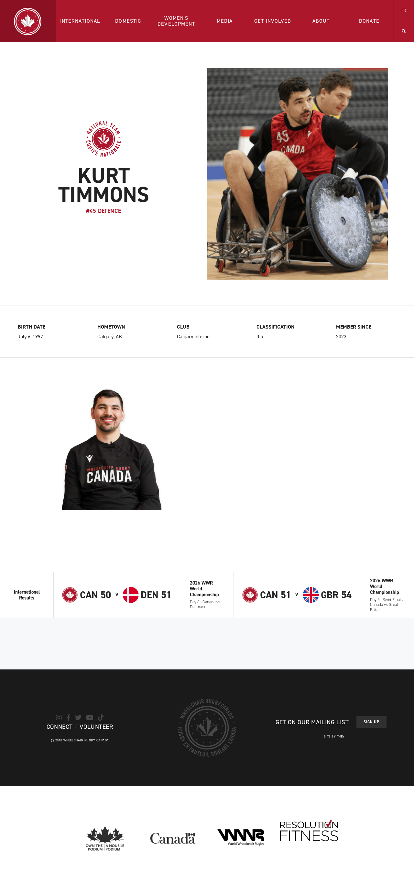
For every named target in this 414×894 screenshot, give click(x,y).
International (80, 20)
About (321, 20)
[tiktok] (101, 718)
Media (225, 20)
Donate (369, 20)
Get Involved (272, 20)
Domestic (128, 20)
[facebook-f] (68, 718)
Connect (60, 727)
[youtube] (89, 718)
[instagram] (59, 718)
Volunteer (96, 727)
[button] (404, 31)
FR (403, 10)
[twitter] (78, 718)
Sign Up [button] (371, 722)
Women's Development (176, 21)
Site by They (334, 736)
